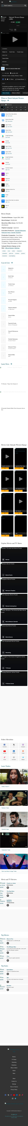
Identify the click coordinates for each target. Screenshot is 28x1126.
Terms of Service (14, 1086)
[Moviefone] (14, 2)
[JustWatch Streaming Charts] (10, 22)
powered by (3, 104)
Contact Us (14, 1081)
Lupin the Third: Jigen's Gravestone (21, 466)
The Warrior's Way (6, 533)
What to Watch (14, 1067)
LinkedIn (13, 753)
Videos (14, 1070)
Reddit (8, 79)
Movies (14, 1056)
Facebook (3, 79)
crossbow (17, 253)
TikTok (4, 759)
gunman (23, 253)
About (14, 1078)
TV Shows (14, 1059)
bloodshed (4, 255)
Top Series (4, 966)
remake (4, 251)
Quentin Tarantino (16, 232)
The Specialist (5, 511)
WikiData (16, 248)
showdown (4, 253)
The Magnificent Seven (21, 488)
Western (17, 75)
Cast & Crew (5, 263)
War (16, 533)
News (14, 1073)
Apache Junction (6, 466)
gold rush (11, 253)
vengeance (19, 251)
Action (8, 75)
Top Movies (5, 935)
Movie (18, 25)
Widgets (23, 759)
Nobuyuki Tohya (6, 232)
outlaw (13, 251)
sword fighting (12, 255)
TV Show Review (10, 902)
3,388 (19, 22)
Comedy (12, 75)
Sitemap (14, 1084)
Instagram (23, 746)
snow (9, 251)
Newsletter (14, 759)
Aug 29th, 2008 (15, 73)
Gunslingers (4, 488)
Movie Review (10, 885)
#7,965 (13, 22)
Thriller (20, 75)
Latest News (5, 364)
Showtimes (14, 1065)
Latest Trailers (5, 766)
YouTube (4, 753)
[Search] (25, 5)
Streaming (14, 1062)
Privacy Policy (14, 1089)
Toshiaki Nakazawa (20, 230)
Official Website (9, 248)
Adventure (4, 75)
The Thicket (18, 511)
